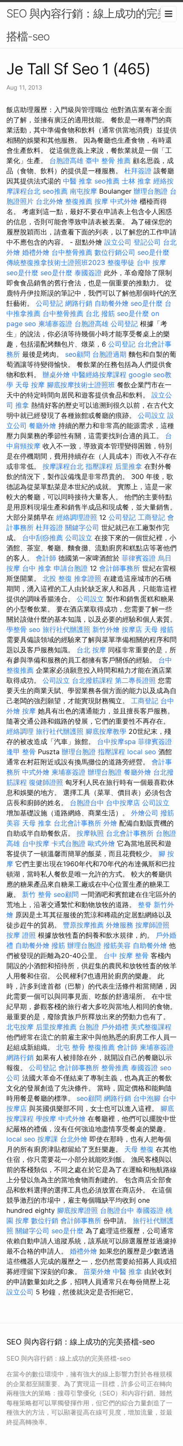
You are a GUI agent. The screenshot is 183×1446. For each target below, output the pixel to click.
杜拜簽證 (138, 170)
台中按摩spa (116, 741)
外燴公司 (144, 813)
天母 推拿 (36, 823)
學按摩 (46, 1118)
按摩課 (47, 1139)
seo (34, 629)
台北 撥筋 (100, 313)
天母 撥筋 (159, 629)
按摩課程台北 (63, 466)
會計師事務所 (119, 568)
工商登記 (151, 517)
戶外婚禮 (115, 1027)
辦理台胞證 (151, 191)
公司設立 (151, 415)
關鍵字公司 (82, 527)
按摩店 (132, 629)
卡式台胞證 (68, 843)
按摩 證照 (21, 935)
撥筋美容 (117, 945)
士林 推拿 (136, 181)
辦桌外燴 (56, 374)
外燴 (110, 823)
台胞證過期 (109, 354)
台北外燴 (49, 201)
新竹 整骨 (36, 894)
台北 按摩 (91, 649)
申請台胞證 (71, 568)
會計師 (46, 558)
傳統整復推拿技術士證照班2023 (55, 262)
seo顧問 (77, 354)
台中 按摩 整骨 (126, 955)
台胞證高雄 (66, 160)
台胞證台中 (87, 802)
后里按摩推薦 (56, 1027)
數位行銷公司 (114, 252)
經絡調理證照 (76, 517)
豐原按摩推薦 (83, 925)
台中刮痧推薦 (42, 537)
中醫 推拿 (77, 181)
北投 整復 (57, 578)
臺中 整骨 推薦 (108, 160)
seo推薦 (107, 181)
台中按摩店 (123, 802)
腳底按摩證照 (77, 1210)
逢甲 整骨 (21, 751)
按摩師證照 (152, 925)
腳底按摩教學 (106, 731)
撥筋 (58, 945)
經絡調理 (20, 731)
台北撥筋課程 (92, 680)
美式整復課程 (151, 1027)
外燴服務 (119, 925)
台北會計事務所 (77, 823)
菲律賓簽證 (139, 558)
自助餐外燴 (111, 303)
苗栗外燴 (97, 1271)
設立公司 (118, 242)
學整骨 (16, 629)
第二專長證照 (135, 680)
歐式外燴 (101, 843)
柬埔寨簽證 (55, 323)
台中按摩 (35, 843)
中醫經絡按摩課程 (99, 374)
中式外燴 (123, 201)
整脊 (145, 904)
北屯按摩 (20, 1027)
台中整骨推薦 (71, 252)
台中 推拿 (36, 568)
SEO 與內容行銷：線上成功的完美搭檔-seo (87, 25)
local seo (141, 751)
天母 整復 (139, 1149)
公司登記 (49, 303)
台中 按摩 (151, 262)
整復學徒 (120, 262)
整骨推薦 (115, 1067)
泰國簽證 (88, 272)
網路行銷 (78, 303)
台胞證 (89, 1027)
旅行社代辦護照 (66, 629)
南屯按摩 (83, 191)
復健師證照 (46, 782)
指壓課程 (99, 466)
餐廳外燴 (42, 425)
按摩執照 (90, 833)
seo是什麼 (153, 252)
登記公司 (147, 242)
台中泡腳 (146, 1098)
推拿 (22, 405)
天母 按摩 (30, 385)
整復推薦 (78, 201)
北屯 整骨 (71, 1047)
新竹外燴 (106, 629)
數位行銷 (44, 1220)
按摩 (101, 201)
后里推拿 (128, 466)
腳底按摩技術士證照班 (81, 385)
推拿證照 (87, 578)
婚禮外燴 (35, 252)
